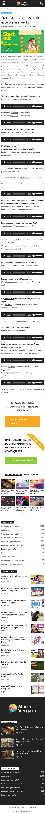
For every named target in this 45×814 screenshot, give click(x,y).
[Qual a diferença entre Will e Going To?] (37, 689)
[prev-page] (21, 514)
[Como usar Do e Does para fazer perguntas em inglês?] (37, 628)
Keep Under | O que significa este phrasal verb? (37, 491)
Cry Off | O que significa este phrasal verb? (6, 508)
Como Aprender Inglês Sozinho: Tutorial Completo (14, 589)
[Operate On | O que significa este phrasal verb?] (37, 501)
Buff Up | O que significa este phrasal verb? (21, 508)
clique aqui (25, 72)
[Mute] (33, 106)
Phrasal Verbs (11, 9)
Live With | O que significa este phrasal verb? (21, 491)
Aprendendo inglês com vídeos (12, 545)
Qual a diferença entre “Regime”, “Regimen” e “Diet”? (29, 740)
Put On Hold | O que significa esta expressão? (28, 752)
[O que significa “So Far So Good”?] (37, 677)
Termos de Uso (14, 807)
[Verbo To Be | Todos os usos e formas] (37, 579)
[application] (22, 106)
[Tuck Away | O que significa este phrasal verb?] (8, 484)
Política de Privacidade (29, 807)
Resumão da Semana (9, 553)
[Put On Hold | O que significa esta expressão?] (7, 754)
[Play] (4, 106)
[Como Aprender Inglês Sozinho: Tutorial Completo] (37, 591)
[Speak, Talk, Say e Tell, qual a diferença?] (37, 653)
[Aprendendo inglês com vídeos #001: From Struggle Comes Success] (37, 616)
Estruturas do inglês (8, 549)
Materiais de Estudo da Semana (12, 560)
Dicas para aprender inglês (10, 541)
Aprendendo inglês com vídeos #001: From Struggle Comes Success (14, 614)
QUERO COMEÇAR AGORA (19, 421)
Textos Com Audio (7, 557)
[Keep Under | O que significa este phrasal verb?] (37, 484)
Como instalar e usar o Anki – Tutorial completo (13, 601)
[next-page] (24, 514)
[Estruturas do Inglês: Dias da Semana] (37, 665)
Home (3, 9)
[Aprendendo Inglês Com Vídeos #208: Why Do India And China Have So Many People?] (37, 640)
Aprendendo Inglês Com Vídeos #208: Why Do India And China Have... (14, 639)
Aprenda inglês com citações (11, 564)
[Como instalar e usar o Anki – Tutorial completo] (37, 604)
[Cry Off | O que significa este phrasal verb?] (8, 501)
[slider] (39, 106)
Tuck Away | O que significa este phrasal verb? (7, 491)
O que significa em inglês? (10, 526)
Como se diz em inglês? (10, 534)
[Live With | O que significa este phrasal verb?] (22, 484)
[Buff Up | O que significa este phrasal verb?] (22, 501)
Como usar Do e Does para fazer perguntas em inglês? (15, 626)
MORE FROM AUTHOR (31, 475)
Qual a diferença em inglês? (11, 538)
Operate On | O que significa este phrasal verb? (37, 508)
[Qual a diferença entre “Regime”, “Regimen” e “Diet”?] (7, 742)
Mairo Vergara (8, 26)
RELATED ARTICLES (13, 475)
